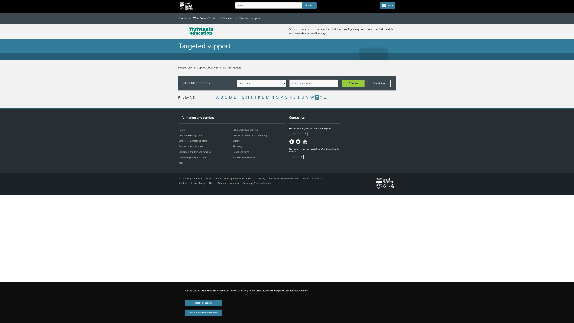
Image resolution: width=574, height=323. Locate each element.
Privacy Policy (198, 183)
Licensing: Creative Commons (257, 183)
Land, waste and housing (245, 130)
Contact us (317, 178)
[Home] (186, 6)
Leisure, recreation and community (250, 135)
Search (310, 5)
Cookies (183, 183)
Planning (237, 146)
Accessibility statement (190, 178)
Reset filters (379, 83)
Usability (261, 178)
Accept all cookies (203, 302)
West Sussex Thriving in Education (213, 18)
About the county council (191, 135)
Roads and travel (241, 152)
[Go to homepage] (384, 183)
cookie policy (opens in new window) (289, 290)
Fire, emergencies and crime (192, 157)
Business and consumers (191, 146)
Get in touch (296, 134)
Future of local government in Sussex (234, 178)
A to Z (305, 178)
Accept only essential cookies (203, 312)
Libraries (237, 141)
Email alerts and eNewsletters (283, 178)
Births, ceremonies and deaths (193, 141)
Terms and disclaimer (228, 183)
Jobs (181, 163)
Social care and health (244, 157)
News (209, 178)
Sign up (295, 157)
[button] (387, 5)
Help (211, 183)
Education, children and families (195, 152)
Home (183, 18)
